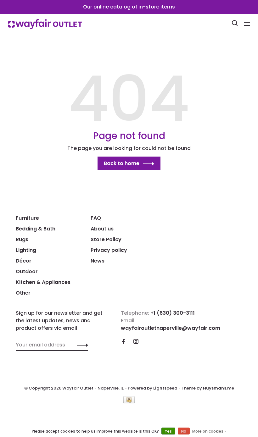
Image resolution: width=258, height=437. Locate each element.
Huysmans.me (218, 388)
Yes (168, 431)
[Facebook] (123, 342)
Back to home (121, 163)
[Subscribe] (80, 345)
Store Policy (106, 239)
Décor (23, 260)
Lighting (26, 250)
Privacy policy (109, 250)
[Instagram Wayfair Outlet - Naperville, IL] (135, 342)
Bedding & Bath (35, 228)
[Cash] (129, 401)
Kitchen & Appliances (43, 282)
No (183, 431)
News (97, 260)
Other (23, 292)
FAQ (96, 218)
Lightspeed (165, 388)
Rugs (22, 239)
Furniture (27, 218)
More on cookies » (209, 431)
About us (102, 228)
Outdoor (27, 271)
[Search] (235, 24)
